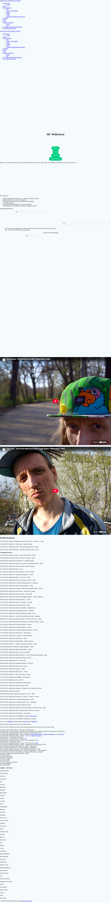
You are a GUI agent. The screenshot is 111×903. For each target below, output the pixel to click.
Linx (4, 21)
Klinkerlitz (10, 721)
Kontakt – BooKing (8, 22)
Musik (8, 12)
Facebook (55, 155)
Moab (32, 735)
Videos (8, 13)
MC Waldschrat (7, 8)
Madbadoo (34, 721)
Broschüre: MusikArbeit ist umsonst (16, 16)
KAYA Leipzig (33, 716)
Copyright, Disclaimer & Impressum (12, 27)
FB (26, 735)
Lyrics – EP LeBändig (12, 10)
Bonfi (4, 6)
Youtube (55, 148)
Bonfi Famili (6, 3)
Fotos (8, 15)
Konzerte (5, 18)
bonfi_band (26, 721)
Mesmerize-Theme (27, 901)
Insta (55, 151)
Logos (8, 24)
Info (8, 9)
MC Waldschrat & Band (9, 28)
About (8, 5)
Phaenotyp (38, 735)
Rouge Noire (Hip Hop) (36, 734)
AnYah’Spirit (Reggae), (49, 734)
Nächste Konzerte (55, 158)
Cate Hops (61, 734)
